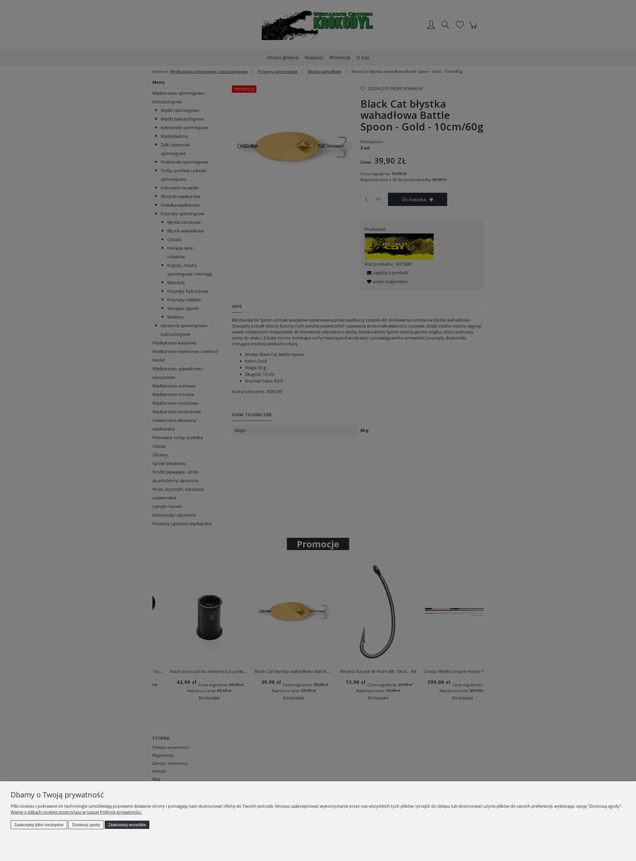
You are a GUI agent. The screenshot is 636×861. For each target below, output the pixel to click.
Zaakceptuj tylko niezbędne (39, 825)
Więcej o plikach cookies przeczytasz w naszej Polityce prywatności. (76, 812)
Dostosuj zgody (86, 825)
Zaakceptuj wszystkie (127, 825)
